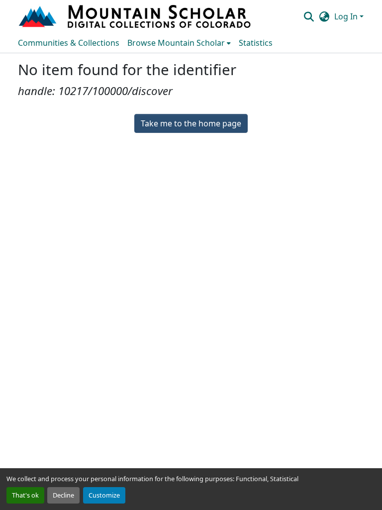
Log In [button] (347, 16)
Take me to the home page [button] (191, 123)
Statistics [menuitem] (256, 42)
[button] (136, 16)
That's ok (25, 495)
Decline (63, 495)
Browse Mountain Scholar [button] (176, 42)
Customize (104, 495)
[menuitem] (179, 43)
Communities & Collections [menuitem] (68, 42)
